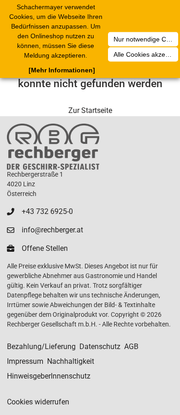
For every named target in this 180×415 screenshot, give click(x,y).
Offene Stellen (45, 248)
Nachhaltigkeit (70, 361)
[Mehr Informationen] (62, 70)
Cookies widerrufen (38, 401)
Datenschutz (99, 346)
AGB (131, 346)
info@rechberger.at (52, 229)
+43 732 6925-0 (47, 211)
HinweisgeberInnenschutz (48, 376)
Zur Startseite (90, 110)
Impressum (25, 361)
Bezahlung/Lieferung (41, 346)
